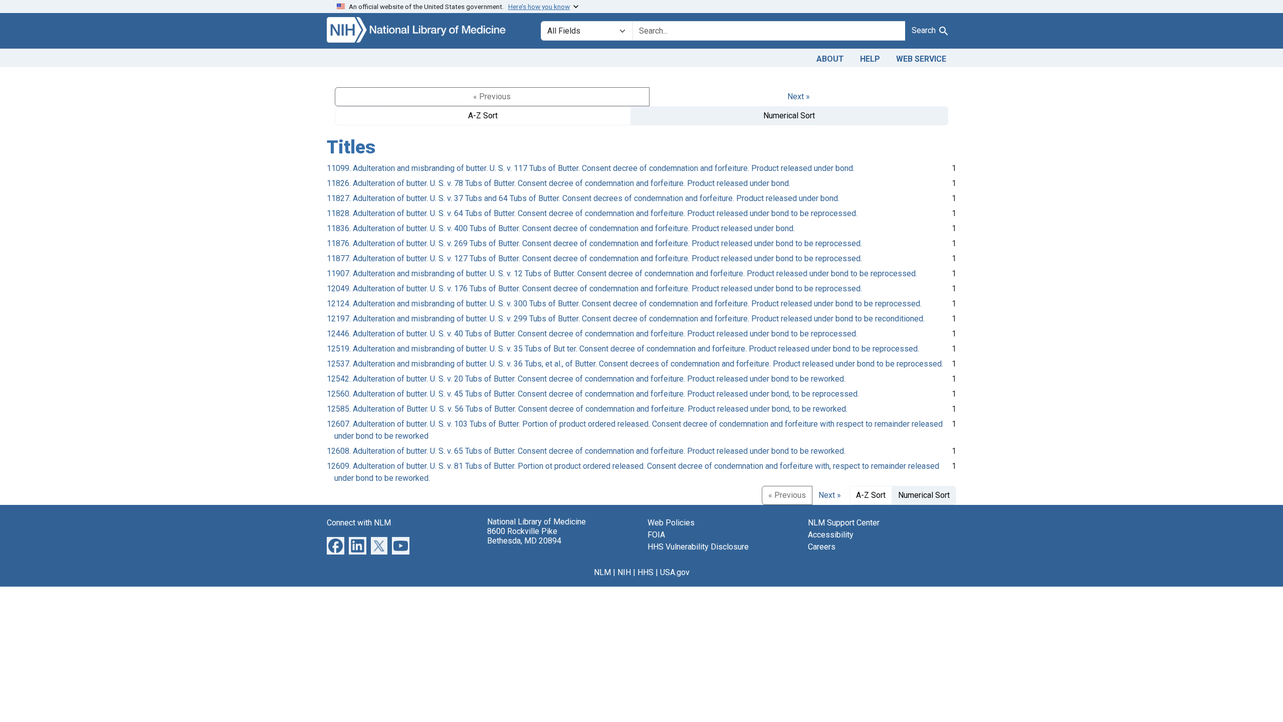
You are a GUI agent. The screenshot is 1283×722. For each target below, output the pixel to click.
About (830, 59)
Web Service (921, 59)
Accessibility (830, 534)
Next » (798, 96)
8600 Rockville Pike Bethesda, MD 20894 (524, 536)
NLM (602, 572)
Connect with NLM (359, 522)
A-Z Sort (483, 115)
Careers (821, 547)
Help (870, 59)
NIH (624, 572)
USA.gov (675, 572)
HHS (645, 572)
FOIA (656, 534)
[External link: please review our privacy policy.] (335, 545)
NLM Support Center (844, 522)
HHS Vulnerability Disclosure (698, 547)
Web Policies (671, 522)
